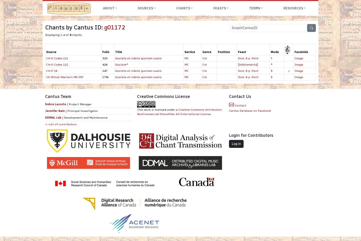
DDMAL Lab (53, 117)
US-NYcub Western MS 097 (65, 77)
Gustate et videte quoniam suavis (138, 58)
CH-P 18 (51, 71)
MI (186, 58)
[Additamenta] (248, 64)
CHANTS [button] (183, 8)
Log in (236, 144)
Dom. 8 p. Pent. (248, 58)
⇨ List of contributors (61, 124)
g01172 (114, 27)
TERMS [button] (254, 8)
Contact (240, 105)
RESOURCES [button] (293, 8)
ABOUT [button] (108, 8)
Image (299, 58)
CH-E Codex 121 (57, 58)
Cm (204, 58)
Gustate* (121, 64)
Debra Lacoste (55, 104)
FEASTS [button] (219, 8)
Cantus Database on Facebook (250, 111)
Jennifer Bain (55, 111)
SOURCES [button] (145, 8)
